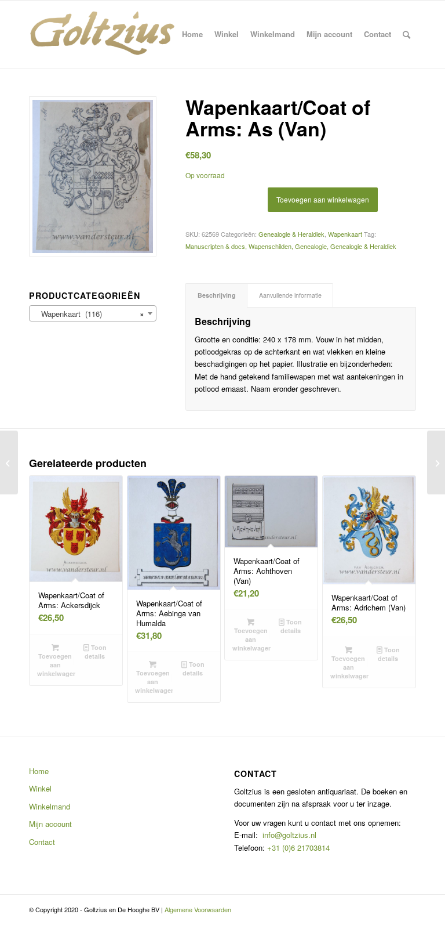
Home (39, 770)
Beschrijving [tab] (217, 295)
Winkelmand (49, 806)
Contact (42, 841)
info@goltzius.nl (289, 834)
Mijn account (50, 823)
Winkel (40, 788)
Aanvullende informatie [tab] (290, 295)
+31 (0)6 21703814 (297, 847)
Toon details (96, 651)
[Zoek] (406, 34)
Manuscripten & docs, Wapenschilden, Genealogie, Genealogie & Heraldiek (290, 246)
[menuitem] (192, 34)
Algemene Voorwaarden (198, 909)
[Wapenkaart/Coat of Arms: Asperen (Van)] (436, 462)
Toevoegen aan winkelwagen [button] (56, 665)
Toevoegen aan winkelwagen (322, 199)
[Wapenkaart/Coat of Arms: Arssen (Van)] (9, 462)
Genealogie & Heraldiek (291, 234)
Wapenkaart (345, 234)
